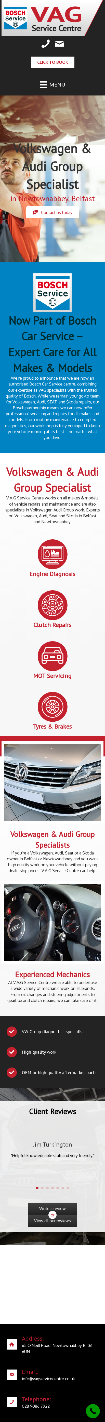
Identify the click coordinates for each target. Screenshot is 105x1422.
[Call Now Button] (93, 1411)
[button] (52, 212)
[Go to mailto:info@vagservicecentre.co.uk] (52, 1376)
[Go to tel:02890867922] (52, 1403)
